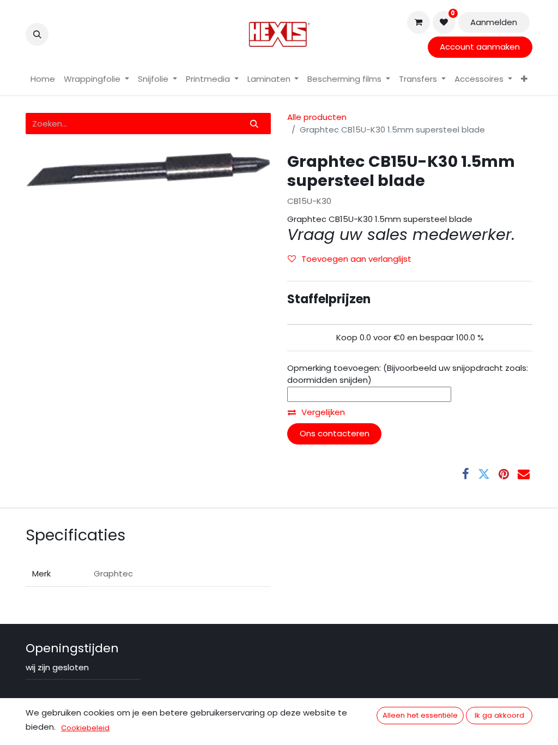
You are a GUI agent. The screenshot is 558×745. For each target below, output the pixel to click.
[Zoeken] (254, 123)
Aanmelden (493, 22)
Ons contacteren (334, 433)
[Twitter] (484, 474)
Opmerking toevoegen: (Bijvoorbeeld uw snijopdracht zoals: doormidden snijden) (407, 374)
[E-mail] (524, 474)
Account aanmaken (480, 46)
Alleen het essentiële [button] (420, 715)
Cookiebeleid (85, 728)
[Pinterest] (504, 474)
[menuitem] (42, 79)
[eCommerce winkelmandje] (418, 22)
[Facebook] (465, 474)
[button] (37, 34)
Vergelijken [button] (323, 412)
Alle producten (317, 117)
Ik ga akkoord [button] (499, 715)
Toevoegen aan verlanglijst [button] (356, 259)
